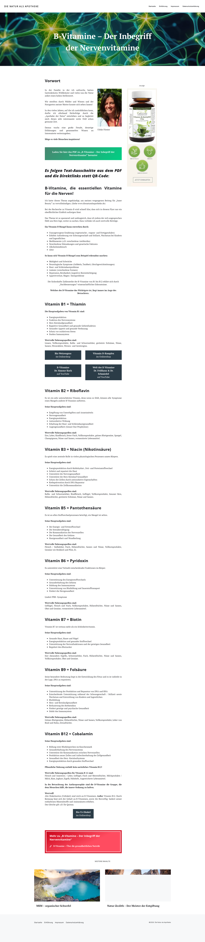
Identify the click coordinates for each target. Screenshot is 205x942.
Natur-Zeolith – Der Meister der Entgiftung (133, 905)
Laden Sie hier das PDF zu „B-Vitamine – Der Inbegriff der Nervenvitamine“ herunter (83, 153)
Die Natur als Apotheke (21, 6)
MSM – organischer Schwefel (53, 905)
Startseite (152, 6)
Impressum (175, 6)
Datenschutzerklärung (191, 6)
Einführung (163, 6)
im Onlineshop (63, 355)
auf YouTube (63, 370)
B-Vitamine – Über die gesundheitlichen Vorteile (76, 846)
